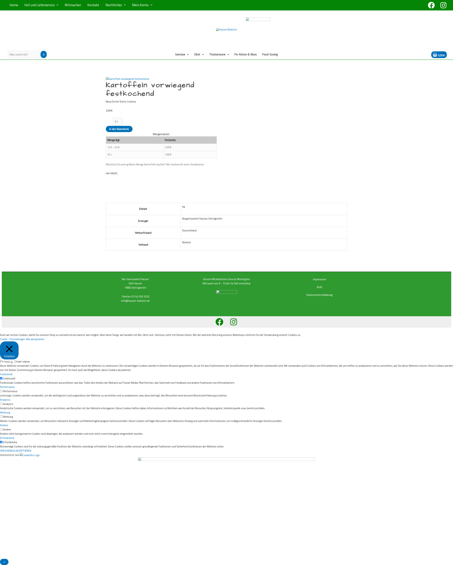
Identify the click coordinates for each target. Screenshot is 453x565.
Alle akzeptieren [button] (35, 339)
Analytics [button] (5, 400)
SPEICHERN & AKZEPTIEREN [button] (15, 451)
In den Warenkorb (119, 129)
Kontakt (93, 5)
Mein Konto (140, 5)
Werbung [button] (5, 412)
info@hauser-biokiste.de (135, 301)
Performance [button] (7, 387)
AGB (319, 287)
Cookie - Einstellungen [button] (12, 339)
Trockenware (217, 54)
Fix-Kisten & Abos (245, 54)
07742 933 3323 (140, 296)
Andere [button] (4, 425)
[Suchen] (44, 54)
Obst (197, 54)
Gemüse (180, 54)
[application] (56, 5)
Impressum (319, 279)
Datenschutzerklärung (319, 295)
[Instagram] (443, 5)
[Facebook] (431, 5)
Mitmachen (73, 5)
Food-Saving (270, 54)
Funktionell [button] (6, 374)
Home (14, 5)
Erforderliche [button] (7, 438)
